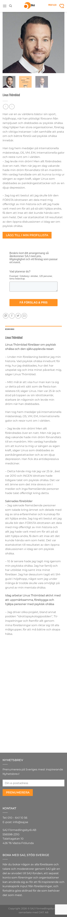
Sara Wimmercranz (49, 732)
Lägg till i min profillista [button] (18, 689)
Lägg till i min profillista (27, 235)
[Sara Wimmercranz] (49, 714)
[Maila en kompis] (24, 316)
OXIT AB (43, 912)
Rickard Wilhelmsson (18, 679)
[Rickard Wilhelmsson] (18, 659)
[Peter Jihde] (49, 659)
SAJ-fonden (35, 873)
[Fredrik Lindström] (18, 714)
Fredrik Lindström (18, 732)
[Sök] (10, 6)
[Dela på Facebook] (12, 316)
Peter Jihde (49, 677)
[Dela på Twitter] (18, 316)
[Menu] (5, 6)
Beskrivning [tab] (9, 329)
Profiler (52, 5)
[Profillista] (61, 6)
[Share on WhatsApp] (6, 316)
